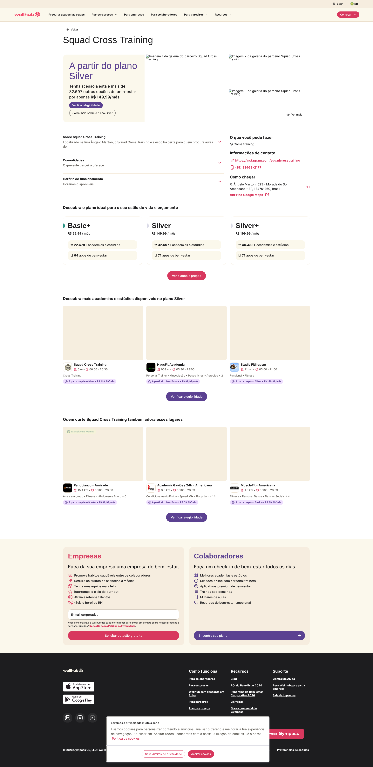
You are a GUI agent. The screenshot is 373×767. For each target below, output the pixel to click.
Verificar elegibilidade (86, 105)
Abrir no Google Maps (246, 195)
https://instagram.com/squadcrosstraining (267, 160)
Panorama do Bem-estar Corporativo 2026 (247, 693)
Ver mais (296, 114)
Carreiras (237, 701)
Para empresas (134, 14)
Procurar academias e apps (67, 14)
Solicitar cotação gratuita (123, 635)
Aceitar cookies (201, 754)
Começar (346, 14)
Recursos (221, 14)
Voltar (74, 29)
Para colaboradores (164, 14)
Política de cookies (126, 738)
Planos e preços (102, 14)
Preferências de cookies (293, 749)
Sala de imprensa (284, 695)
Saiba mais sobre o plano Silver (92, 113)
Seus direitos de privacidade (163, 754)
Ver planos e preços (186, 276)
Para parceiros (194, 14)
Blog (234, 678)
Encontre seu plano (213, 635)
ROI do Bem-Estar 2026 (246, 685)
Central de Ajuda (284, 678)
